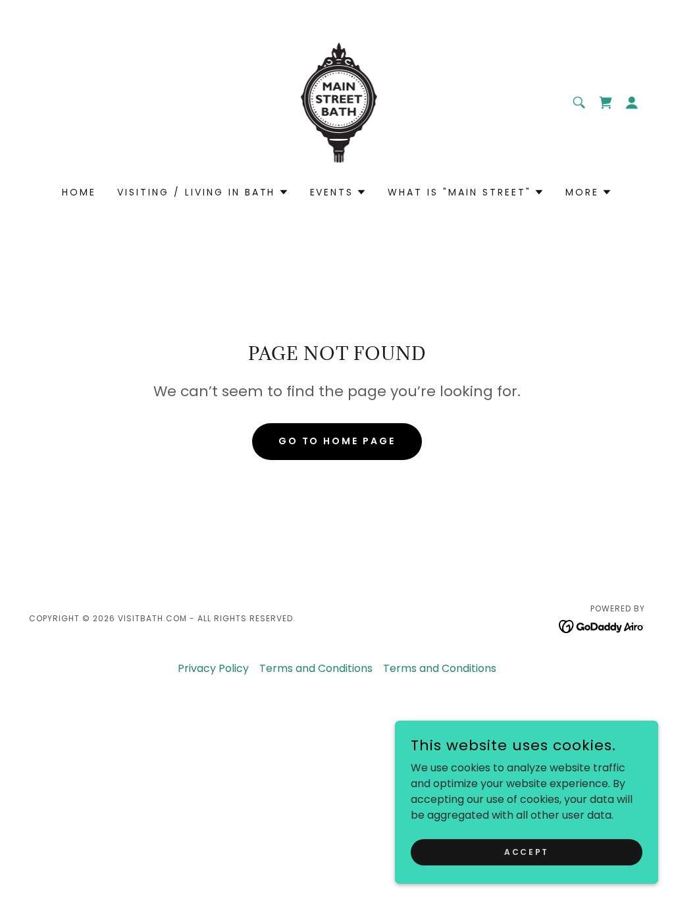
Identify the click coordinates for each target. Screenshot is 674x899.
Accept (526, 851)
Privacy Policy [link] (213, 668)
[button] (605, 103)
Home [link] (79, 192)
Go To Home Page (337, 441)
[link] (337, 101)
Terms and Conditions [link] (316, 668)
